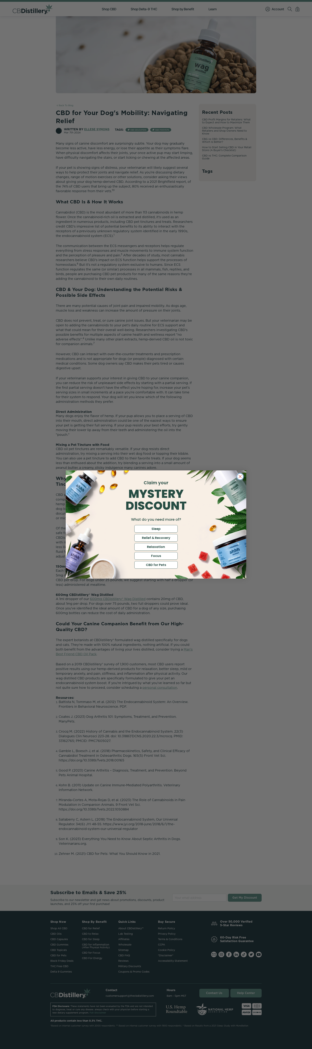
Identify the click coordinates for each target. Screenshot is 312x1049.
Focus (156, 556)
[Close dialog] (240, 476)
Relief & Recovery (156, 537)
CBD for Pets (156, 565)
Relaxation (156, 547)
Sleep (156, 528)
